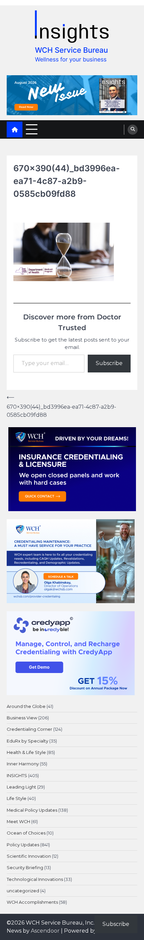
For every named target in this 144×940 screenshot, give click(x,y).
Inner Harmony (23, 763)
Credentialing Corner (29, 729)
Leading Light (21, 787)
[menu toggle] (32, 129)
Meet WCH (18, 821)
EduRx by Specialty (27, 741)
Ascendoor (45, 931)
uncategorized (23, 890)
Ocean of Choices (26, 833)
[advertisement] (72, 95)
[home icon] (14, 129)
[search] (133, 130)
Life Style (16, 798)
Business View (22, 717)
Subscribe (109, 363)
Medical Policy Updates (32, 810)
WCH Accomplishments (32, 902)
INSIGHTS (17, 775)
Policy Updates (23, 844)
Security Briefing (25, 867)
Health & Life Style (26, 752)
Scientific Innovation (29, 856)
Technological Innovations (35, 879)
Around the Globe (26, 706)
